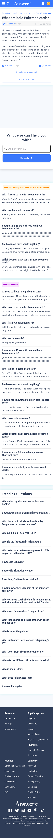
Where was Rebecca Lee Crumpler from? (23, 611)
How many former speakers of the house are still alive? (25, 589)
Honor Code (10, 771)
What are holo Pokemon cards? (25, 18)
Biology (31, 729)
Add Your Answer (26, 79)
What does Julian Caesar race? (17, 677)
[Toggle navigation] (3, 3)
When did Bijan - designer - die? (19, 533)
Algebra (31, 718)
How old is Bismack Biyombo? (18, 570)
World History (34, 734)
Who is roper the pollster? (16, 631)
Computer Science (36, 750)
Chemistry (32, 723)
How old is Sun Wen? (13, 562)
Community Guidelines (15, 766)
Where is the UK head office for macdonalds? (25, 660)
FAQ (6, 792)
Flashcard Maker (12, 776)
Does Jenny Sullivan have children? (20, 579)
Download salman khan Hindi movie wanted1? (26, 512)
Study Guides (11, 781)
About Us (32, 766)
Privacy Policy (34, 781)
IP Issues (32, 797)
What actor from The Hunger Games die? (23, 651)
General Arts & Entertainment (40, 13)
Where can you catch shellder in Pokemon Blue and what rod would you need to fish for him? (26, 601)
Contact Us (33, 771)
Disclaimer (32, 787)
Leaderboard (10, 718)
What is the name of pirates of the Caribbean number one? (25, 621)
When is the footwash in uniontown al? (22, 541)
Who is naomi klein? (12, 669)
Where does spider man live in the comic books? (23, 503)
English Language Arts (38, 739)
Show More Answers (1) (26, 72)
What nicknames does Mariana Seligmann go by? (25, 642)
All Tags (8, 723)
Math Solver (10, 787)
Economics (32, 755)
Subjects (5, 13)
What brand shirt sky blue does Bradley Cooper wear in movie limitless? (22, 523)
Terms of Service (35, 776)
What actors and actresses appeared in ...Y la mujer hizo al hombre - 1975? (25, 552)
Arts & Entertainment (19, 13)
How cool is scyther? (13, 686)
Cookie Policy (34, 792)
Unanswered (10, 729)
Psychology (33, 745)
